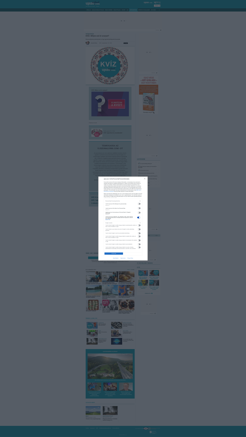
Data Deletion (116, 258)
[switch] (139, 204)
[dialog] (123, 219)
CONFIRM (113, 253)
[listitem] (123, 201)
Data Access (123, 258)
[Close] (145, 179)
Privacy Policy (130, 258)
